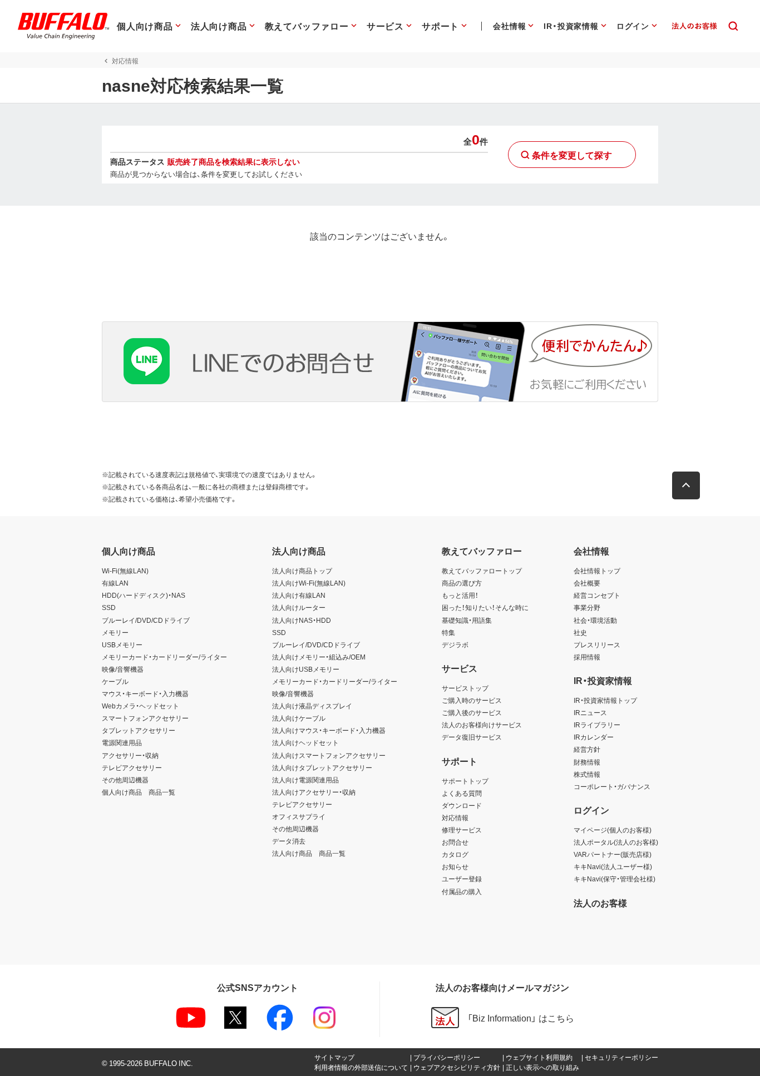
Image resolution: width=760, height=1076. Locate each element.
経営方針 (587, 749)
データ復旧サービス (472, 737)
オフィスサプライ (298, 816)
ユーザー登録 (462, 879)
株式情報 (587, 774)
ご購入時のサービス (472, 700)
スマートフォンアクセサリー (145, 718)
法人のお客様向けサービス (482, 725)
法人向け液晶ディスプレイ (312, 706)
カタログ (455, 854)
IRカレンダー (594, 737)
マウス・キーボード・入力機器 (145, 693)
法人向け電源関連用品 (305, 780)
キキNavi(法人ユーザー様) (613, 866)
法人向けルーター (298, 607)
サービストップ (465, 688)
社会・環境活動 (595, 620)
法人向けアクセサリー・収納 (314, 792)
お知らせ (455, 866)
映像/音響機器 (123, 669)
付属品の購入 (462, 891)
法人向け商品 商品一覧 (309, 853)
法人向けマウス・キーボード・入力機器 (329, 730)
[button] (686, 485)
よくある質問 (462, 793)
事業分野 (587, 607)
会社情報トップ (597, 571)
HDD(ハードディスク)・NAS (143, 595)
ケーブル (115, 681)
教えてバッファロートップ (482, 571)
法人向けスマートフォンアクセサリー (329, 755)
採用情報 (587, 657)
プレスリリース (597, 644)
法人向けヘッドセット (305, 742)
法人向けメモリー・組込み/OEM (319, 657)
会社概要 (587, 583)
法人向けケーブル (298, 718)
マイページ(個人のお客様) (613, 830)
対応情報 (455, 817)
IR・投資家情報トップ (605, 700)
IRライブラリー (597, 725)
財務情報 (587, 762)
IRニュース (590, 712)
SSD (109, 607)
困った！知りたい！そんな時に (485, 607)
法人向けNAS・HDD (301, 620)
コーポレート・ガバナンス (612, 786)
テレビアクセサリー (132, 767)
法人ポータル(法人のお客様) (616, 842)
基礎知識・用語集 (467, 620)
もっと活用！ (460, 595)
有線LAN (115, 583)
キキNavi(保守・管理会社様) (614, 879)
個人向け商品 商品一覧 (138, 792)
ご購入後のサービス (472, 712)
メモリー (115, 632)
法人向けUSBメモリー (305, 669)
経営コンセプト (597, 595)
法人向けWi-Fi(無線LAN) (309, 583)
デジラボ (455, 644)
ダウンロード (462, 805)
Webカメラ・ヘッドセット (140, 706)
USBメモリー (122, 644)
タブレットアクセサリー (138, 730)
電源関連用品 (122, 742)
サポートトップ (465, 781)
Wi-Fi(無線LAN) (125, 571)
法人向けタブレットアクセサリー (322, 767)
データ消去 (288, 841)
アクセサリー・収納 (130, 755)
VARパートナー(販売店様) (613, 854)
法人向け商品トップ (302, 571)
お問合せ (455, 842)
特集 (448, 632)
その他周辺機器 (125, 780)
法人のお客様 (600, 902)
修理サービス (462, 830)
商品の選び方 (462, 583)
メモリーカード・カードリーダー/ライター (164, 657)
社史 (580, 632)
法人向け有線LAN (298, 595)
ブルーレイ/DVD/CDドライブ (146, 620)
